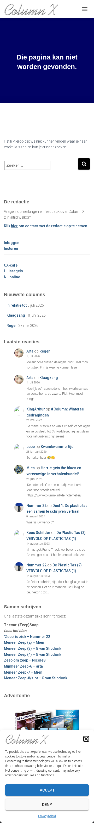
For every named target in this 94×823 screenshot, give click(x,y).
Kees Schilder (38, 532)
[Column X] (33, 9)
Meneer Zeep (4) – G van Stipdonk (32, 654)
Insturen (11, 248)
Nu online (12, 277)
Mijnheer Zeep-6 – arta (23, 666)
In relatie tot (17, 305)
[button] (86, 738)
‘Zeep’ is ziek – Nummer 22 (27, 637)
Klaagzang (16, 315)
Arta (29, 351)
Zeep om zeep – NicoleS (25, 660)
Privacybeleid (47, 816)
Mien (30, 468)
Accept (47, 790)
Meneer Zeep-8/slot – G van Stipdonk (35, 678)
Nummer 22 (36, 505)
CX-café (10, 265)
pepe (30, 447)
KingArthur (35, 409)
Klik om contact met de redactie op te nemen (45, 226)
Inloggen (11, 243)
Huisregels (13, 271)
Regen (12, 325)
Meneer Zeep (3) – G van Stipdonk (32, 648)
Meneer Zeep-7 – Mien (23, 672)
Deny (47, 804)
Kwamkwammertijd (57, 447)
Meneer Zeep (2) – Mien (24, 642)
